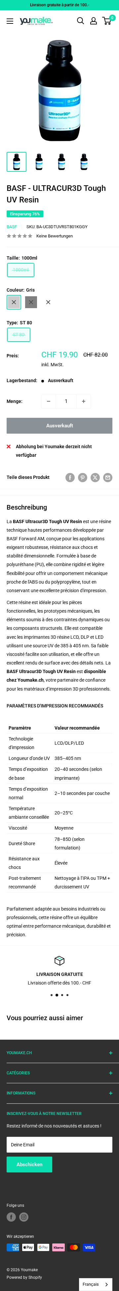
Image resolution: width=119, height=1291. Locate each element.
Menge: (14, 401)
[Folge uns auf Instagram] (23, 1217)
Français (91, 1284)
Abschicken (29, 1164)
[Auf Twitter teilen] (95, 477)
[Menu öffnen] (10, 21)
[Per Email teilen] (107, 477)
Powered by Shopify (24, 1277)
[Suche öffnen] (80, 20)
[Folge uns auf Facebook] (11, 1217)
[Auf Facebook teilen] (70, 477)
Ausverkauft (59, 426)
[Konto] (93, 20)
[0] (107, 21)
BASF (12, 226)
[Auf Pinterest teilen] (82, 477)
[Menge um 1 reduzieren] (49, 401)
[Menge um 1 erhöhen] (84, 401)
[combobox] (95, 1284)
